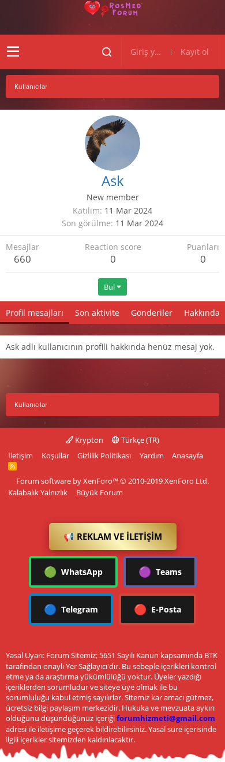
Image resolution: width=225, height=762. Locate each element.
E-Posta (157, 609)
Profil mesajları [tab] (34, 312)
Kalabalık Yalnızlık (38, 492)
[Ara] (106, 52)
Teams (160, 571)
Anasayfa (187, 455)
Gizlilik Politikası (104, 455)
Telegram (71, 609)
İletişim (20, 455)
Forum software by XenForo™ (112, 481)
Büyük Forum (99, 492)
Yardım (152, 455)
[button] (13, 52)
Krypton (88, 440)
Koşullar (55, 455)
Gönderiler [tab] (151, 312)
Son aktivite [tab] (97, 312)
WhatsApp (73, 571)
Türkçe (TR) (139, 440)
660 (22, 259)
